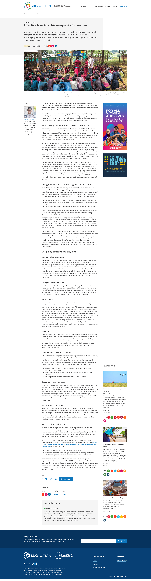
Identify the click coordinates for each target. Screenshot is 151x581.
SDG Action (27, 14)
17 (108, 474)
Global (64, 494)
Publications (99, 7)
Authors (107, 7)
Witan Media (121, 561)
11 (125, 471)
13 (105, 474)
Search (122, 6)
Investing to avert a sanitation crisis (115, 445)
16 (56, 46)
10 (52, 46)
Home (95, 561)
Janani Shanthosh (29, 120)
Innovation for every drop (113, 498)
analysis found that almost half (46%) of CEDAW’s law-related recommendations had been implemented (70, 444)
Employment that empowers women (114, 390)
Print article (67, 479)
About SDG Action (99, 567)
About (115, 7)
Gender (56, 494)
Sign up (122, 541)
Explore (83, 7)
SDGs (90, 7)
